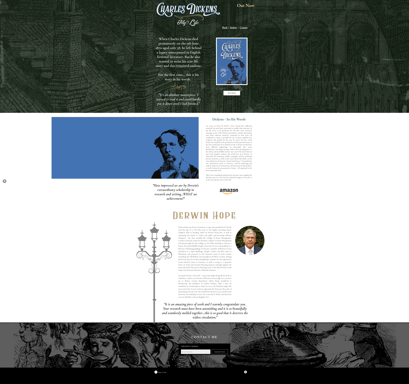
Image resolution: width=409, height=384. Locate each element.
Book (224, 28)
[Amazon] (4, 181)
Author (233, 28)
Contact (244, 28)
